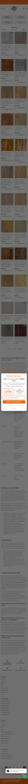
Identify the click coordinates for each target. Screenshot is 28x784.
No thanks (14, 408)
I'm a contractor (19, 391)
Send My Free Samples (14, 402)
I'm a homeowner (8, 391)
